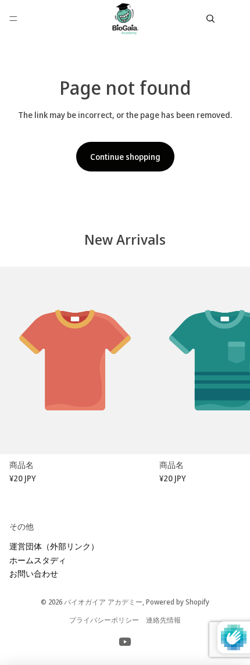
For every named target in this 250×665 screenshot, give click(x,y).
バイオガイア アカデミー (103, 602)
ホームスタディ (37, 560)
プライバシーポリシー (104, 620)
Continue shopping (125, 156)
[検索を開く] (210, 18)
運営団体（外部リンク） (54, 546)
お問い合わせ (33, 573)
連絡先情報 (163, 620)
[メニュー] (13, 18)
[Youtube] (125, 642)
